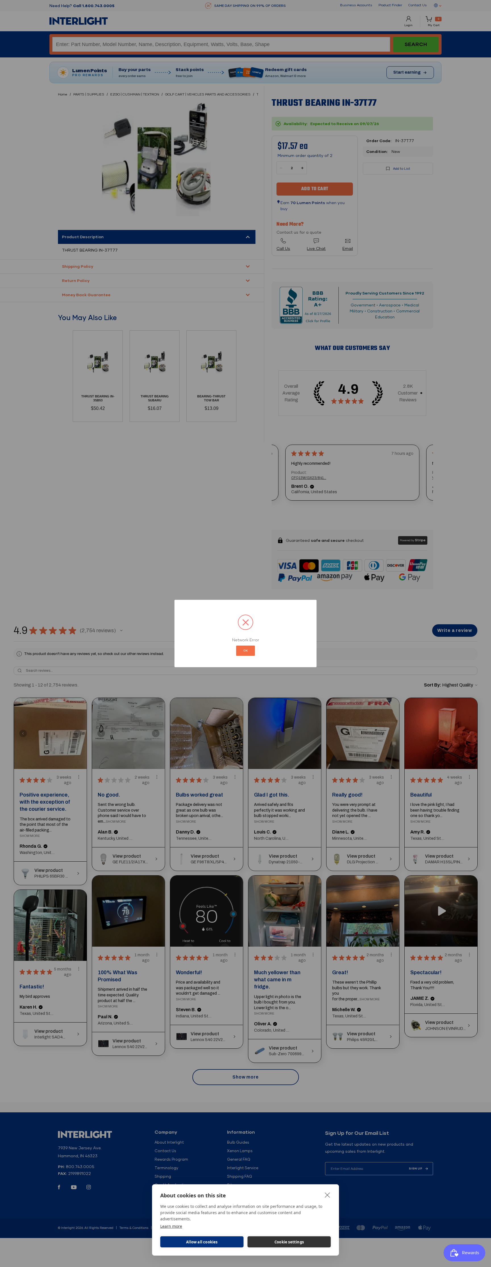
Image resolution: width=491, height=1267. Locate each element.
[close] (327, 1194)
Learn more (171, 1226)
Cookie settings (289, 1242)
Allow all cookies (201, 1242)
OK (245, 650)
